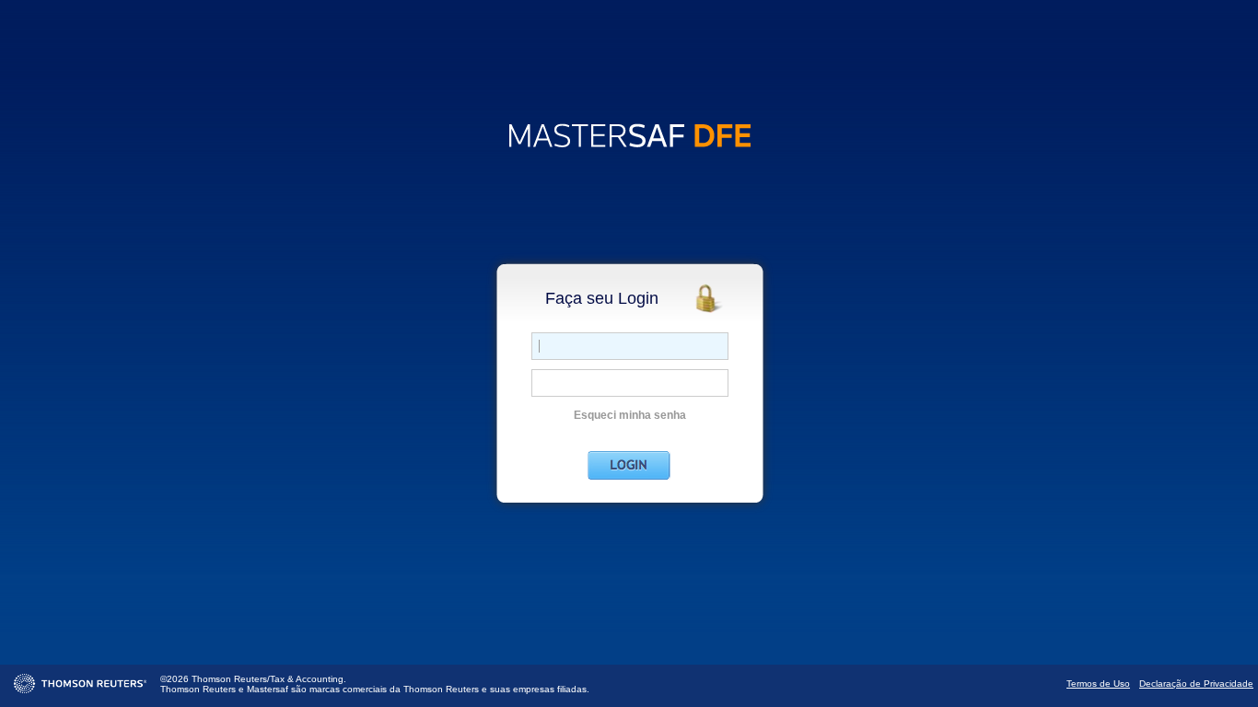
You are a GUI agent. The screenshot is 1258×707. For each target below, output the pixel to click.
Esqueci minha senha (630, 415)
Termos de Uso (1098, 683)
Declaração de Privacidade (1196, 683)
